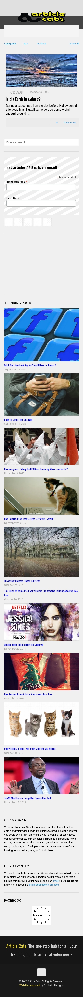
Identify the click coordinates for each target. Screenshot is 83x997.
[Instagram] (54, 3)
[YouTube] (44, 3)
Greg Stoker (16, 91)
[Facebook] (29, 3)
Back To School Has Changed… (19, 420)
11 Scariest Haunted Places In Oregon (22, 581)
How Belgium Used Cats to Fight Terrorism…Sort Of (29, 519)
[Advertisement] (33, 264)
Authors (41, 43)
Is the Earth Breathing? (23, 99)
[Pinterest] (49, 3)
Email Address (16, 181)
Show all (74, 43)
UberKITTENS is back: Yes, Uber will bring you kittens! (30, 749)
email (56, 880)
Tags (25, 43)
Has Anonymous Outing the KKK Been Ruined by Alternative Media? (36, 469)
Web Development (29, 985)
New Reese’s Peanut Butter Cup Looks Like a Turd (28, 694)
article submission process (44, 884)
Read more (70, 122)
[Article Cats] (41, 16)
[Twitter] (39, 3)
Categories (10, 43)
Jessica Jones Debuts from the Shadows (23, 645)
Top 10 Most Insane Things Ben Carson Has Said (27, 798)
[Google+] (34, 3)
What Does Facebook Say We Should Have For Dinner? (30, 365)
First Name (13, 198)
